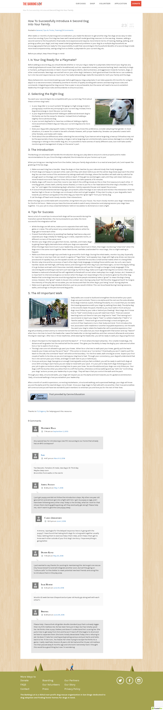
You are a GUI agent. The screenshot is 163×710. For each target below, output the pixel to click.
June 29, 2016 (59, 615)
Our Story (69, 684)
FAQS (23, 684)
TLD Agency (41, 411)
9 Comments (68, 30)
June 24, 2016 (58, 588)
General (39, 30)
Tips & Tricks (48, 30)
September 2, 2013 (60, 431)
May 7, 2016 (58, 488)
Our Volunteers (51, 684)
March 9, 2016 (59, 458)
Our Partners (71, 680)
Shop (92, 3)
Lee (43, 455)
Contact (24, 688)
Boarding (47, 680)
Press (45, 688)
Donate (136, 3)
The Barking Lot (32, 4)
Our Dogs (81, 3)
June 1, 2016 (61, 521)
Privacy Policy (72, 688)
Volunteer (104, 3)
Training (58, 30)
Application (121, 3)
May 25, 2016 (58, 556)
